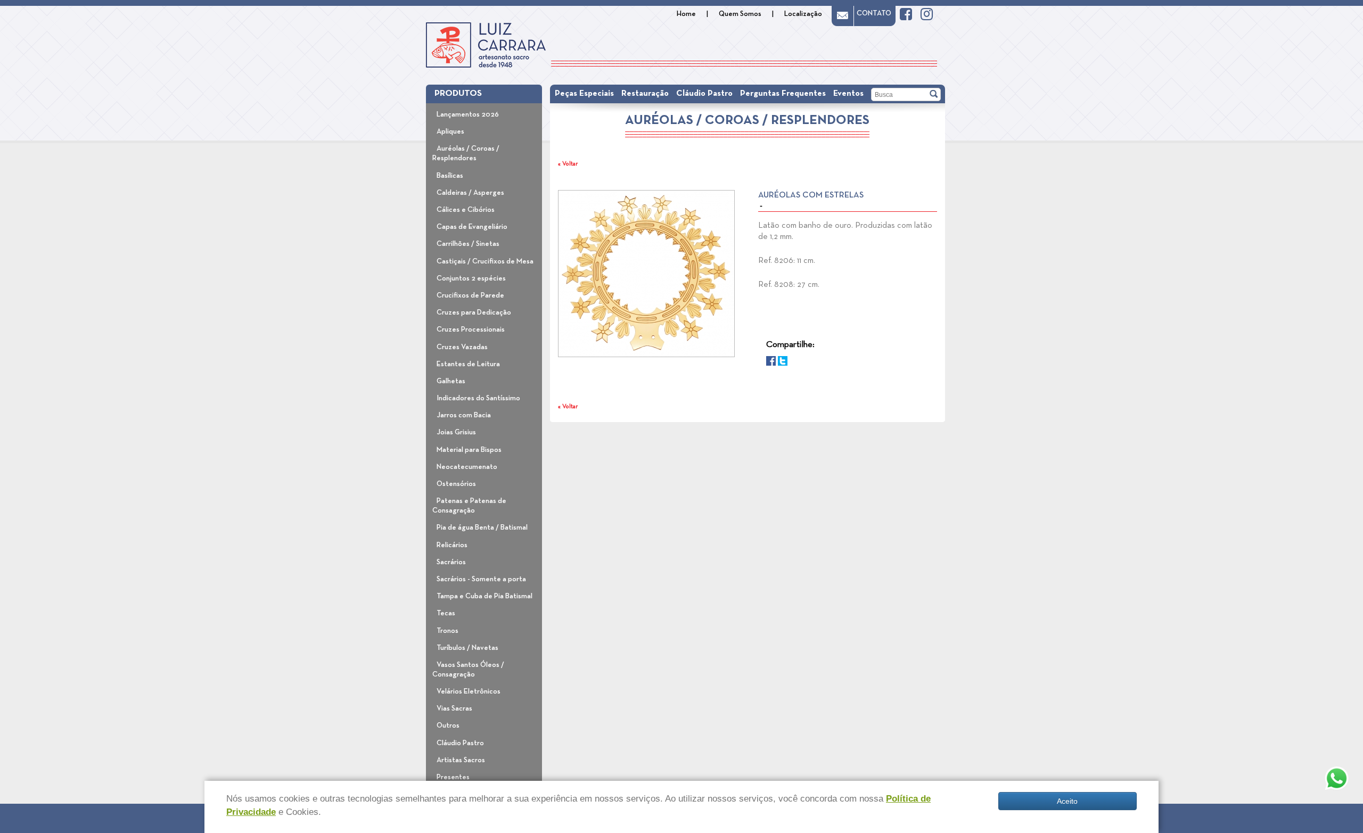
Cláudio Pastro (460, 743)
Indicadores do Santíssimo (478, 398)
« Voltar (568, 164)
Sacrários (451, 562)
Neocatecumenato (467, 467)
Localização (803, 14)
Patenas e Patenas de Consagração (469, 505)
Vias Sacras (454, 708)
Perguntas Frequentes (783, 93)
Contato (874, 13)
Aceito (1067, 801)
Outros (448, 725)
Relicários (452, 545)
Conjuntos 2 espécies (471, 278)
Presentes (453, 777)
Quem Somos (740, 14)
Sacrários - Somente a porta (481, 579)
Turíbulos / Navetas (467, 647)
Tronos (447, 630)
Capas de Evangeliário (472, 226)
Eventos (848, 93)
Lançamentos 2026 (468, 114)
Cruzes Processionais (471, 329)
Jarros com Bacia (464, 415)
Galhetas (451, 381)
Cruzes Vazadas (462, 347)
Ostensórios (456, 484)
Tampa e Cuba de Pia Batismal (484, 596)
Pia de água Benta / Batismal (482, 527)
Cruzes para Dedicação (474, 312)
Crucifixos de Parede (470, 295)
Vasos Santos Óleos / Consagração (468, 669)
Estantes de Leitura (468, 364)
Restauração (645, 93)
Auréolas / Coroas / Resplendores (465, 153)
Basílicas (450, 175)
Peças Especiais (584, 93)
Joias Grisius (456, 432)
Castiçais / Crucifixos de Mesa (485, 261)
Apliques (450, 131)
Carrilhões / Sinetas (468, 244)
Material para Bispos (469, 449)
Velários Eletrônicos (468, 691)
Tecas (446, 613)
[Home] (486, 45)
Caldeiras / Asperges (470, 192)
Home (686, 14)
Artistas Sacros (461, 760)
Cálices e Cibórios (466, 209)
